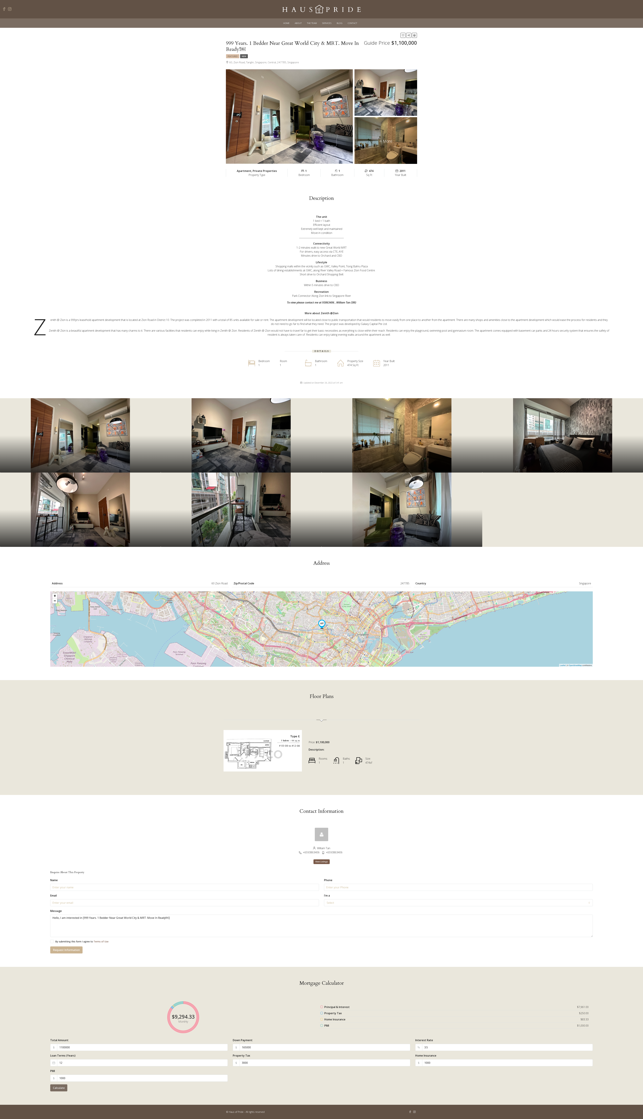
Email (53, 895)
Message (56, 911)
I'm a (327, 895)
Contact (352, 23)
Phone (328, 880)
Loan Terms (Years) (63, 1055)
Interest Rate (424, 1040)
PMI (52, 1071)
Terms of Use (101, 941)
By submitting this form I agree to (82, 941)
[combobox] (458, 902)
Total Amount (59, 1040)
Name (54, 880)
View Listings (321, 861)
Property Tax (241, 1055)
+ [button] (55, 596)
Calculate (59, 1088)
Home (286, 23)
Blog (339, 23)
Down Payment (243, 1040)
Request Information (66, 950)
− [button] (55, 601)
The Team (312, 23)
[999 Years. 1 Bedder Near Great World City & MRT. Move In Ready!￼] (322, 624)
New (244, 56)
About (298, 23)
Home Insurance (425, 1055)
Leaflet (562, 665)
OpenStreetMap (575, 665)
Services (327, 23)
